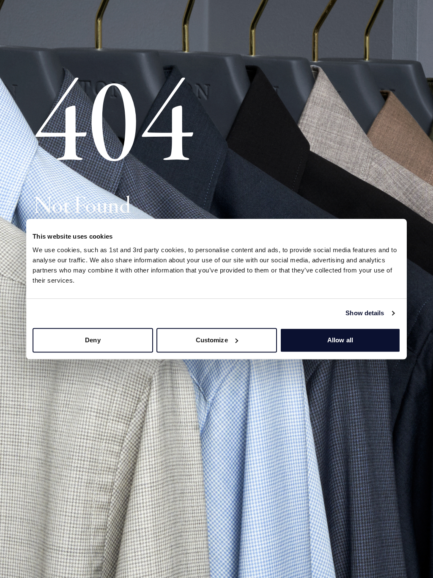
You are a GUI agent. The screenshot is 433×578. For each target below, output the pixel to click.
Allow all (340, 340)
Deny (92, 340)
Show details (364, 313)
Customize (212, 340)
